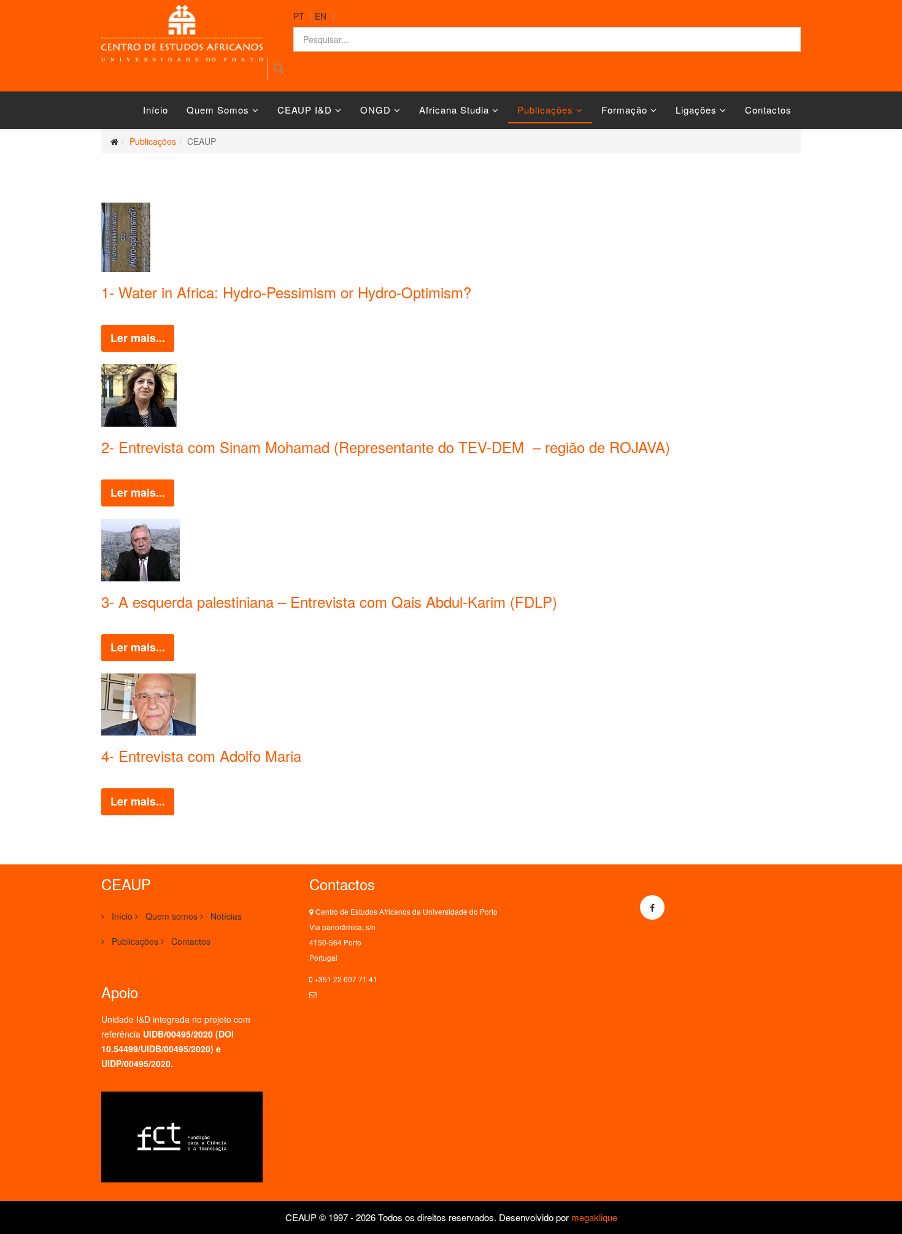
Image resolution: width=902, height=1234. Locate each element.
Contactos (768, 109)
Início (155, 109)
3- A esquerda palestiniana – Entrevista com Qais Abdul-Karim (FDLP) (329, 601)
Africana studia (454, 109)
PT (298, 16)
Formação (624, 109)
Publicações (545, 109)
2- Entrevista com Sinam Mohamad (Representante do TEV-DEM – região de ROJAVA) (387, 446)
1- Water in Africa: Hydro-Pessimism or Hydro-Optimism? (286, 292)
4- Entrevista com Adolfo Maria (201, 755)
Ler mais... (137, 338)
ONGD (375, 109)
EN (320, 16)
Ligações (696, 109)
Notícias (225, 916)
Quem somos (218, 109)
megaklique (594, 1217)
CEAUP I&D (304, 109)
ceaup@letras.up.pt (351, 994)
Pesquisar (279, 68)
